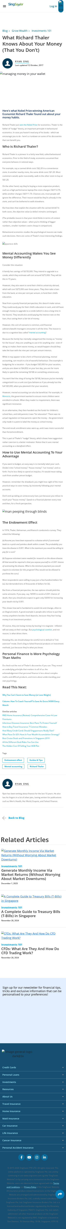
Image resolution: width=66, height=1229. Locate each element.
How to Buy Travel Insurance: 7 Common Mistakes (24, 726)
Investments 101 (42, 30)
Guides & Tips (36, 760)
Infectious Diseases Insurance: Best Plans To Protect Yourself (29, 723)
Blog (5, 30)
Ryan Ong (22, 61)
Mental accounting (13, 766)
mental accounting (37, 332)
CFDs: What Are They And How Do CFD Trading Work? (30, 950)
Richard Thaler (37, 766)
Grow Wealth (20, 30)
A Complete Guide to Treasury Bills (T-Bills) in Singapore (30, 913)
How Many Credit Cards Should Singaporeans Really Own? (28, 730)
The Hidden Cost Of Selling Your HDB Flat (20, 746)
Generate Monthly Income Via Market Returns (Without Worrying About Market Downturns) (30, 874)
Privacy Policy (30, 1187)
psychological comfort (42, 629)
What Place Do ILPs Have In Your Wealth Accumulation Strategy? (30, 734)
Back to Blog (16, 818)
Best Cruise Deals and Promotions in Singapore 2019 (26, 738)
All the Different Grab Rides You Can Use (20, 742)
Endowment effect (13, 760)
